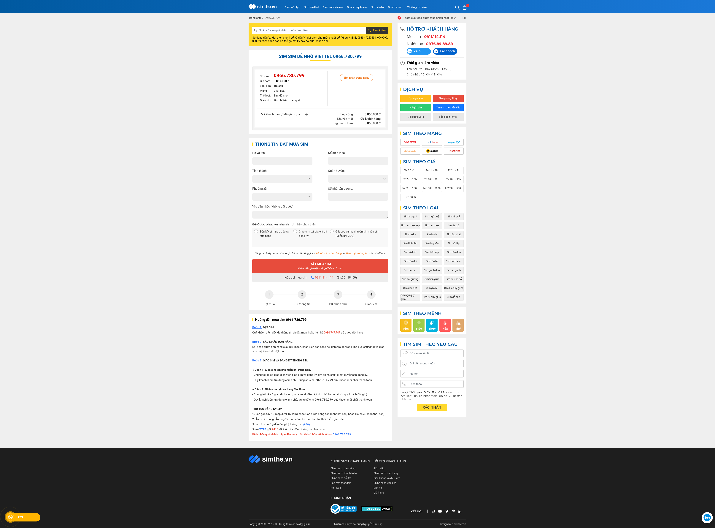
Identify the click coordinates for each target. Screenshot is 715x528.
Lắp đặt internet (448, 116)
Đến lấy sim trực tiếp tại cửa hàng (274, 234)
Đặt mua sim (320, 266)
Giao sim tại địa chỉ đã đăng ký (313, 234)
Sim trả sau (395, 7)
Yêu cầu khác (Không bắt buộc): (273, 206)
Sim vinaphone (357, 7)
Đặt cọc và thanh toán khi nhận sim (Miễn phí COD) (357, 234)
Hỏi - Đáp (336, 487)
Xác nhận (432, 407)
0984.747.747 (332, 332)
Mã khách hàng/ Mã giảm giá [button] (280, 114)
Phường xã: (259, 188)
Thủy (432, 328)
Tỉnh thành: (259, 171)
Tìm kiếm (379, 30)
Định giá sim (416, 98)
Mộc (419, 328)
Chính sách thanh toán (344, 473)
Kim (406, 328)
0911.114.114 (324, 277)
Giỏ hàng (379, 492)
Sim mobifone (333, 7)
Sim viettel (311, 7)
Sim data (377, 7)
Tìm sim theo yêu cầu (448, 107)
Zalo (417, 51)
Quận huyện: (336, 171)
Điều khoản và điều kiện (387, 478)
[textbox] (282, 179)
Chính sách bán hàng (329, 253)
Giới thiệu (379, 468)
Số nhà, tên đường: (340, 188)
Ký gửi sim (416, 107)
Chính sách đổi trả (341, 478)
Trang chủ (255, 18)
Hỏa (445, 328)
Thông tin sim (417, 7)
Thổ (458, 328)
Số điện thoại (337, 153)
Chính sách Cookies (385, 482)
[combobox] (282, 179)
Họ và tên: (259, 153)
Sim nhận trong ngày (356, 77)
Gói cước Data (416, 116)
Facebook (447, 51)
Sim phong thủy (448, 98)
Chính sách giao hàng (343, 468)
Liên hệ (378, 487)
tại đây (306, 424)
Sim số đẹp (293, 7)
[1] (464, 7)
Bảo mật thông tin (357, 253)
